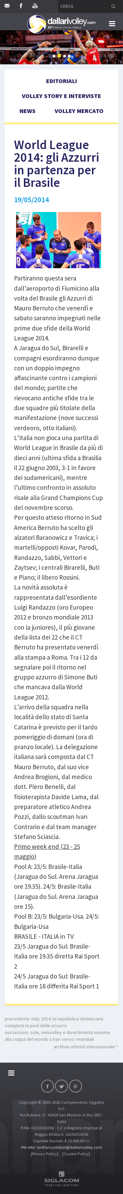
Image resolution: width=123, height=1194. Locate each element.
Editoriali (61, 81)
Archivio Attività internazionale (84, 1047)
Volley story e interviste (61, 96)
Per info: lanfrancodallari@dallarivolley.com (61, 1147)
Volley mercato (79, 111)
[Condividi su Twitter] (61, 1086)
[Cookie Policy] (76, 1153)
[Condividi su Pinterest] (75, 1086)
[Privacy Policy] (44, 1153)
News (27, 111)
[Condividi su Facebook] (47, 1086)
